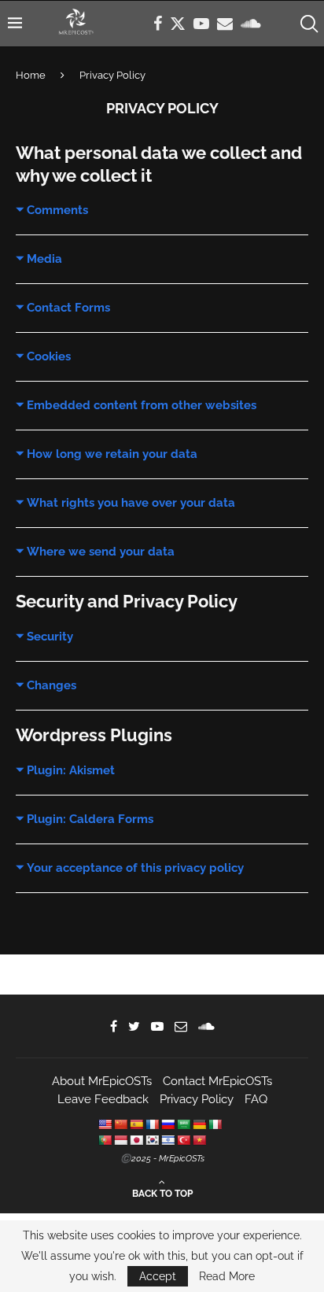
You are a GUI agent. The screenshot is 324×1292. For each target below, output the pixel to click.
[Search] (308, 23)
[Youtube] (201, 23)
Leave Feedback (103, 1099)
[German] (199, 1124)
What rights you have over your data (131, 503)
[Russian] (167, 1124)
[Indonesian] (120, 1140)
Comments (57, 210)
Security (50, 636)
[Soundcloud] (251, 23)
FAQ (256, 1099)
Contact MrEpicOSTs (217, 1081)
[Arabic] (183, 1124)
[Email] (225, 23)
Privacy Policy (197, 1099)
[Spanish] (136, 1124)
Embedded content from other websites (141, 405)
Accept (157, 1276)
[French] (152, 1124)
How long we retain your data (112, 454)
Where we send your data (101, 551)
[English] (105, 1124)
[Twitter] (178, 23)
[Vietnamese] (199, 1140)
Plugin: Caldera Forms (90, 819)
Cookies (49, 356)
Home (31, 75)
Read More (227, 1276)
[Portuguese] (105, 1140)
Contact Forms (68, 308)
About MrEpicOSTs (102, 1081)
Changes (51, 685)
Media (44, 259)
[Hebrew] (167, 1140)
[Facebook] (157, 23)
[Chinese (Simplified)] (120, 1124)
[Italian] (215, 1124)
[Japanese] (136, 1140)
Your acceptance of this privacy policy (135, 868)
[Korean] (152, 1140)
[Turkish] (183, 1140)
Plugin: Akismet (71, 770)
